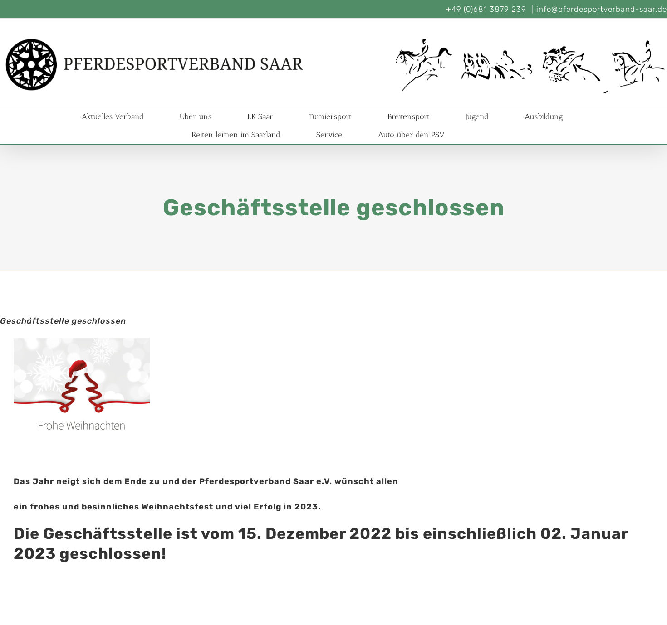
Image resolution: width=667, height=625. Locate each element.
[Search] (472, 135)
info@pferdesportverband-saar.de (601, 9)
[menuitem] (124, 116)
